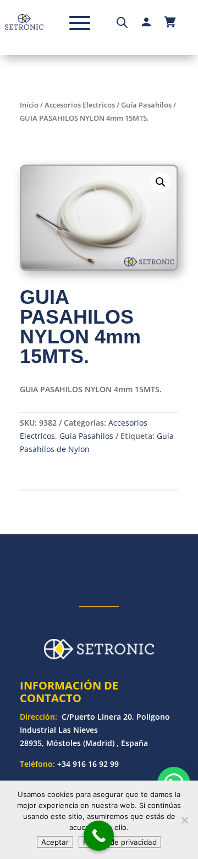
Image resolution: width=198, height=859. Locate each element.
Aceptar (55, 842)
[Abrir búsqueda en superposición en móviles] (122, 22)
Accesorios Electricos (80, 105)
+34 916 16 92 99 (88, 764)
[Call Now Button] (99, 836)
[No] (184, 820)
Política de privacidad (120, 842)
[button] (160, 182)
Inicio (29, 105)
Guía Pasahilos (146, 105)
